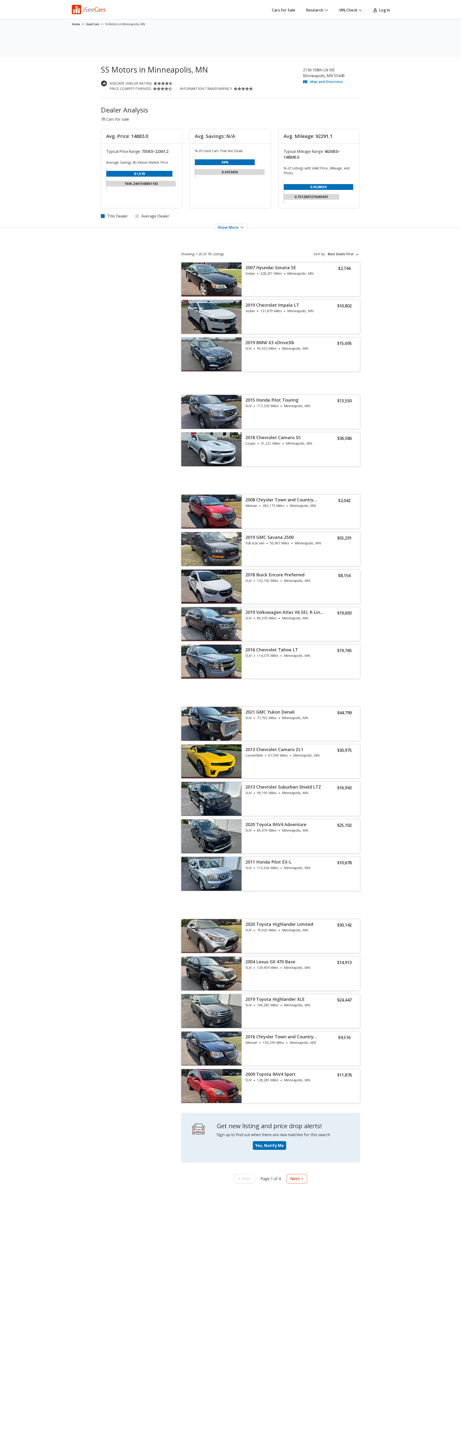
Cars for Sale (283, 10)
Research (314, 10)
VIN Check (348, 10)
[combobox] (344, 254)
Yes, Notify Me (269, 1145)
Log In (383, 10)
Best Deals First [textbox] (341, 254)
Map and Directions (326, 81)
